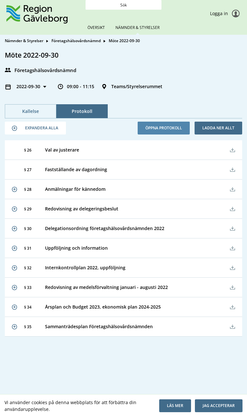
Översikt (96, 27)
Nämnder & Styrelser (137, 27)
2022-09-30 (28, 86)
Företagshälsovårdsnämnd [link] (76, 40)
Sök (123, 5)
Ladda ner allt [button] (218, 128)
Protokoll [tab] (82, 111)
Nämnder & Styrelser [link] (24, 40)
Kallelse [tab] (30, 111)
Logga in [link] (219, 13)
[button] (35, 128)
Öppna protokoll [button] (163, 128)
